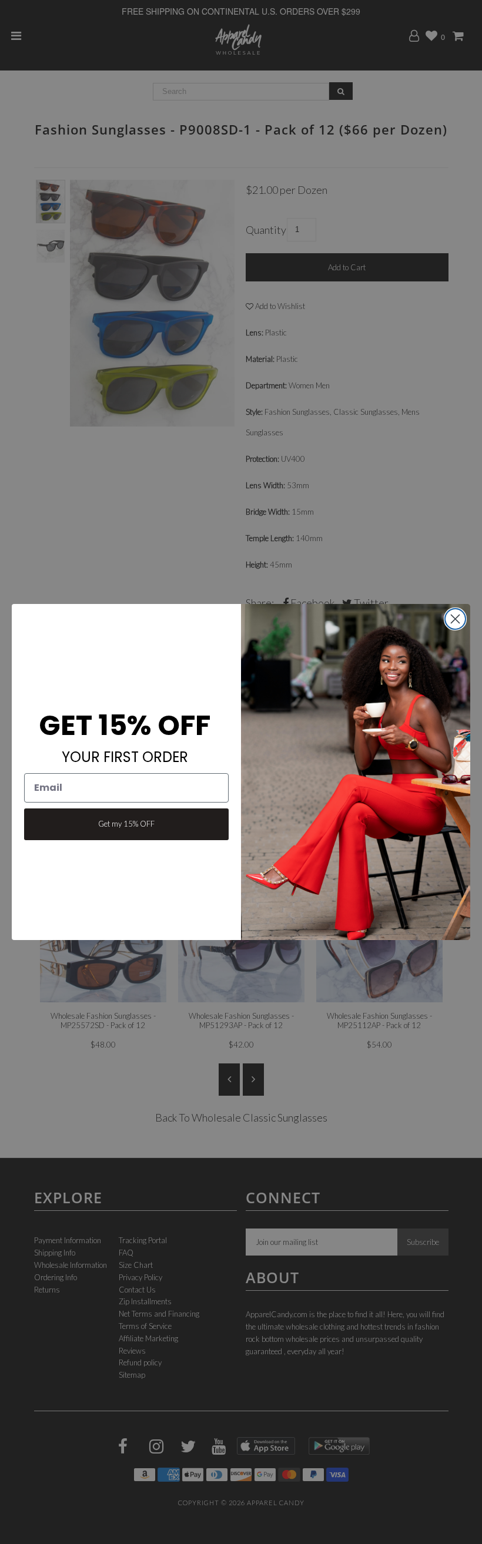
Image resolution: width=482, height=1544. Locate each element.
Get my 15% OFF (126, 823)
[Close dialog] (455, 619)
